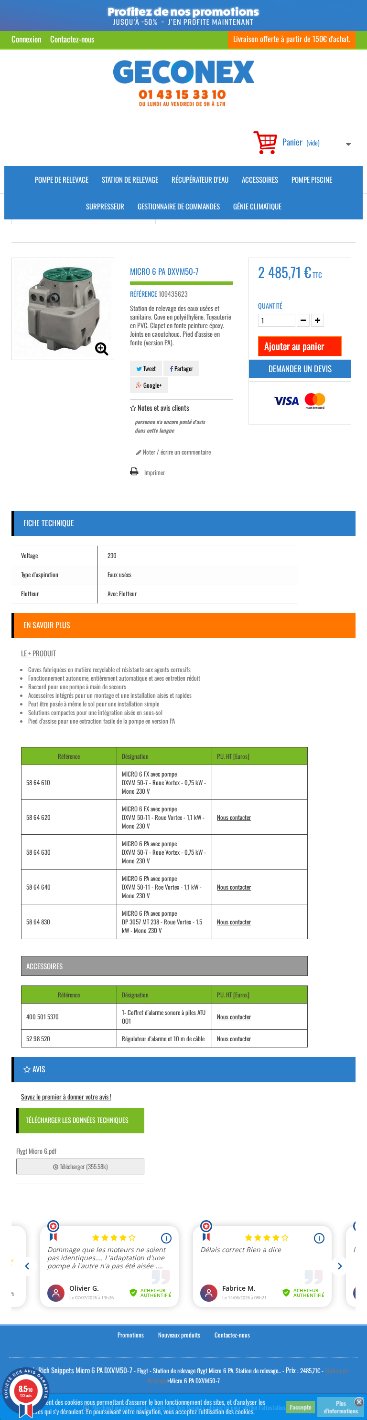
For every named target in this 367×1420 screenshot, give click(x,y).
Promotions (131, 1334)
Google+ (152, 385)
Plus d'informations (341, 1407)
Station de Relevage (130, 179)
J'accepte (301, 1407)
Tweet (149, 368)
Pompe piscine (311, 179)
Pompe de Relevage (61, 179)
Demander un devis (300, 368)
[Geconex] (183, 83)
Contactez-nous (72, 39)
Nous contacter (234, 817)
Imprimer (154, 472)
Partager (183, 368)
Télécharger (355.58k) (83, 1166)
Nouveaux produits (179, 1334)
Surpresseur (105, 206)
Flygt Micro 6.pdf (36, 1151)
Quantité (270, 306)
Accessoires (260, 179)
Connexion (26, 39)
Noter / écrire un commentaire (176, 451)
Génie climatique (257, 206)
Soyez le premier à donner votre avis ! (66, 1096)
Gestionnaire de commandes (179, 206)
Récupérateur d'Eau (200, 179)
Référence (143, 294)
